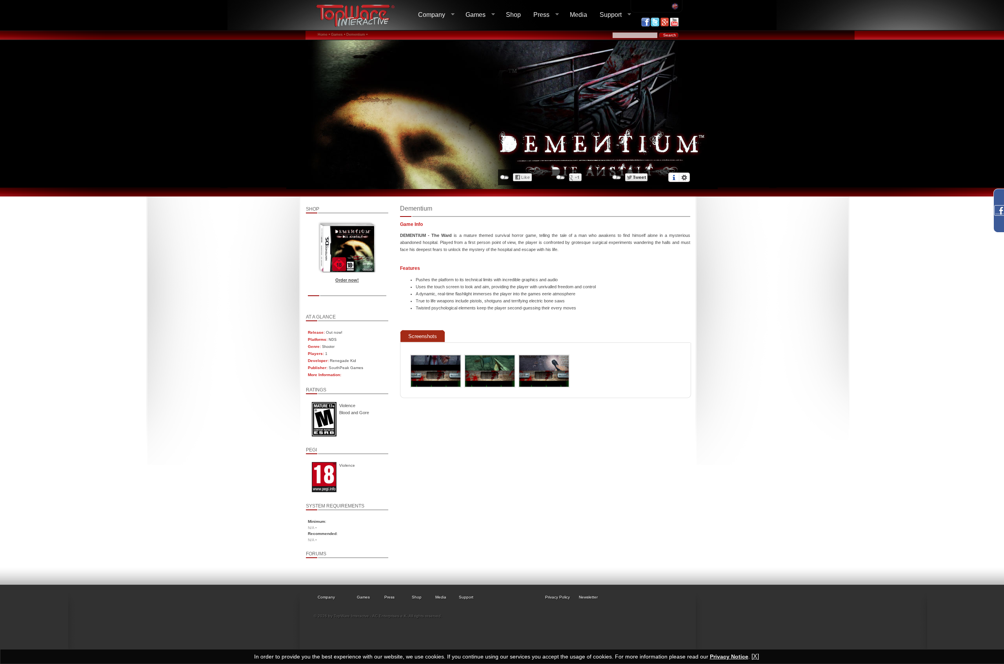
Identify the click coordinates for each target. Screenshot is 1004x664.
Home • (324, 34)
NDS (332, 340)
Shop (513, 14)
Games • (338, 34)
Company (428, 14)
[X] (755, 656)
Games (472, 14)
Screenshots (422, 336)
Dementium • (356, 34)
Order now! (347, 280)
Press (538, 14)
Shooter (328, 347)
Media (578, 14)
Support (607, 14)
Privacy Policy (557, 597)
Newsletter (588, 597)
